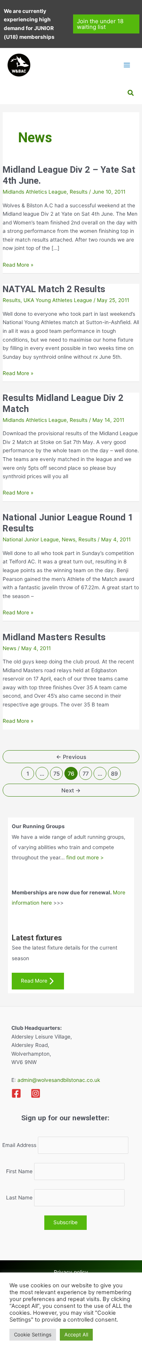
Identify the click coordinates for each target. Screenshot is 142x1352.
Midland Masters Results (54, 637)
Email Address (19, 1145)
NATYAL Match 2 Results (54, 289)
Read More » (18, 265)
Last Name (19, 1198)
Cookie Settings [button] (32, 1334)
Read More (34, 981)
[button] (106, 23)
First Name (19, 1171)
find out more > (85, 857)
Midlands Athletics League (35, 192)
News (68, 539)
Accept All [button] (76, 1334)
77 (86, 773)
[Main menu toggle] (127, 65)
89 (114, 773)
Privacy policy (71, 1272)
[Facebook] (16, 1093)
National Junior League (31, 539)
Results (78, 192)
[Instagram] (36, 1093)
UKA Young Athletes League (57, 300)
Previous (71, 757)
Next (71, 790)
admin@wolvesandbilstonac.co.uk (58, 1080)
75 (56, 773)
